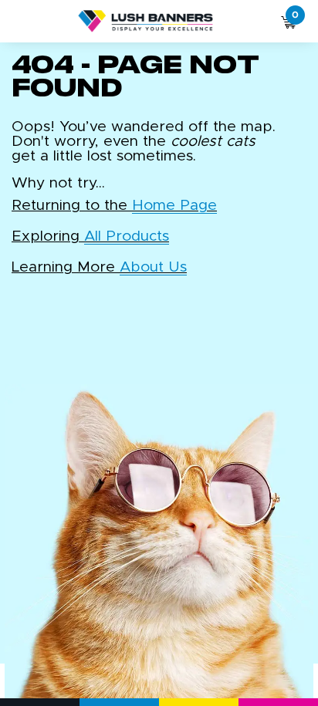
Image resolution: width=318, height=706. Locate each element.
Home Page (174, 205)
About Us (153, 267)
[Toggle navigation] (21, 22)
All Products (126, 236)
